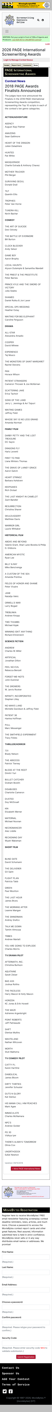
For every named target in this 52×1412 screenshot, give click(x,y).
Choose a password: (12, 1302)
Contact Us (10, 1368)
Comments (27, 65)
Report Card (16, 65)
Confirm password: (12, 1317)
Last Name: (7, 1267)
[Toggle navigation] (7, 31)
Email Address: (9, 1284)
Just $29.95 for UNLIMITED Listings (26, 40)
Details (6, 65)
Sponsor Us (10, 1373)
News (36, 65)
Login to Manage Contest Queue (18, 60)
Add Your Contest (16, 1379)
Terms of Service (16, 1384)
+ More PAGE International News (26, 1168)
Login (47, 44)
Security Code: (9, 1338)
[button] (38, 20)
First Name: (8, 1252)
